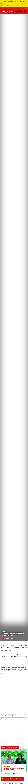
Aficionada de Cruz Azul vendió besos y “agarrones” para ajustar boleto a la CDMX (13, 633)
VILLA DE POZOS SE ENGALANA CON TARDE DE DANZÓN (14, 769)
